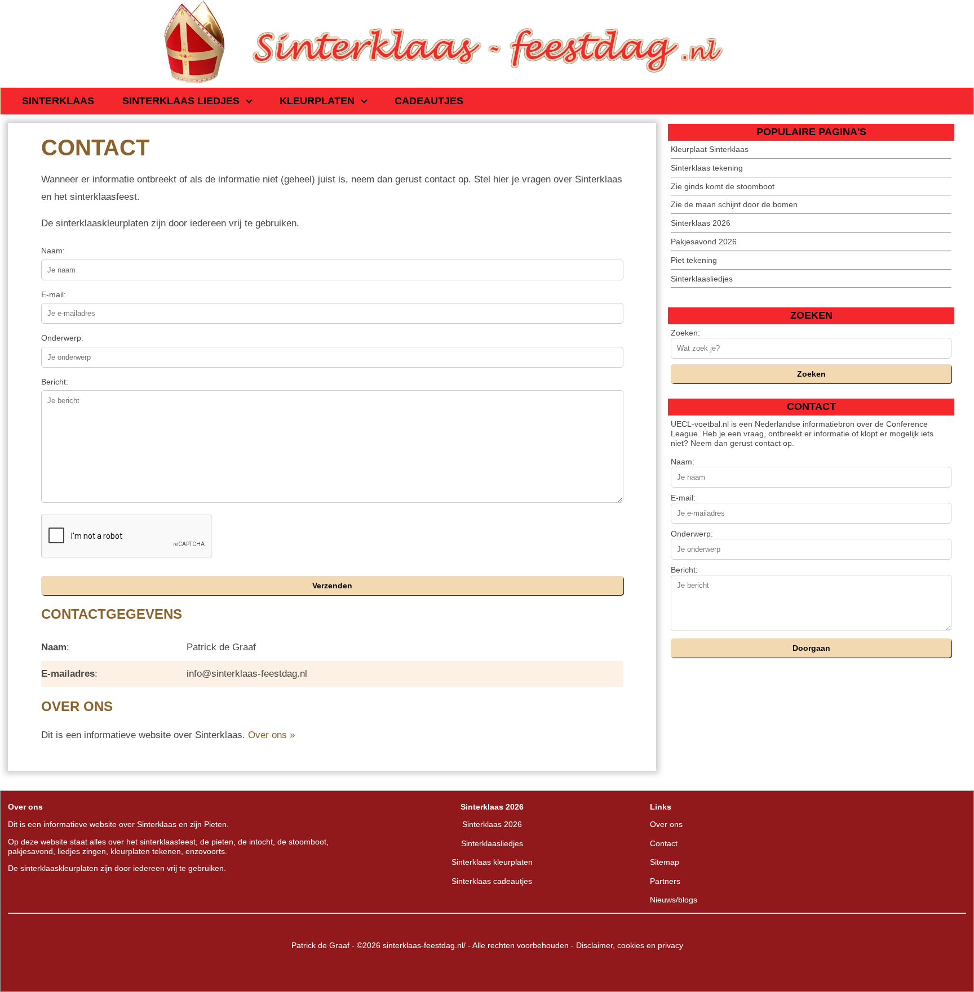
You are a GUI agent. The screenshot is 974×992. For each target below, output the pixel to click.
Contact (664, 843)
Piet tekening (694, 260)
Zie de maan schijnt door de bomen (734, 204)
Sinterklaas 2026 (700, 222)
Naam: (53, 250)
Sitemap (664, 861)
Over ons (666, 824)
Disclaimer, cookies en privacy (629, 945)
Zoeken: (685, 332)
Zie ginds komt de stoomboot (722, 186)
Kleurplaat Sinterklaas (710, 149)
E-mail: (53, 294)
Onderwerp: (62, 337)
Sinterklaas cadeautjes (491, 881)
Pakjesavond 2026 (704, 241)
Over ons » (271, 735)
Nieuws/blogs (673, 899)
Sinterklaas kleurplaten (492, 861)
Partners (665, 881)
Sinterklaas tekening (707, 167)
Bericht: (54, 381)
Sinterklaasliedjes (702, 278)
